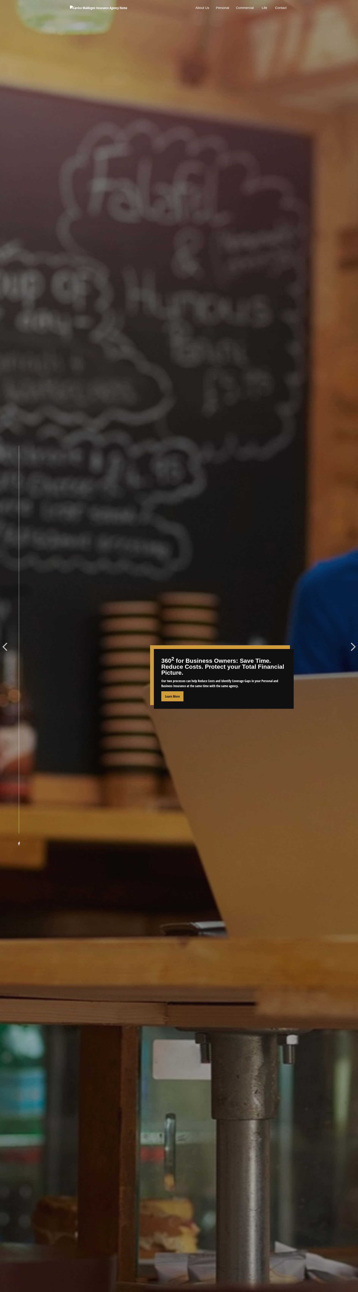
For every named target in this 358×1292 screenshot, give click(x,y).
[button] (202, 7)
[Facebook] (19, 843)
